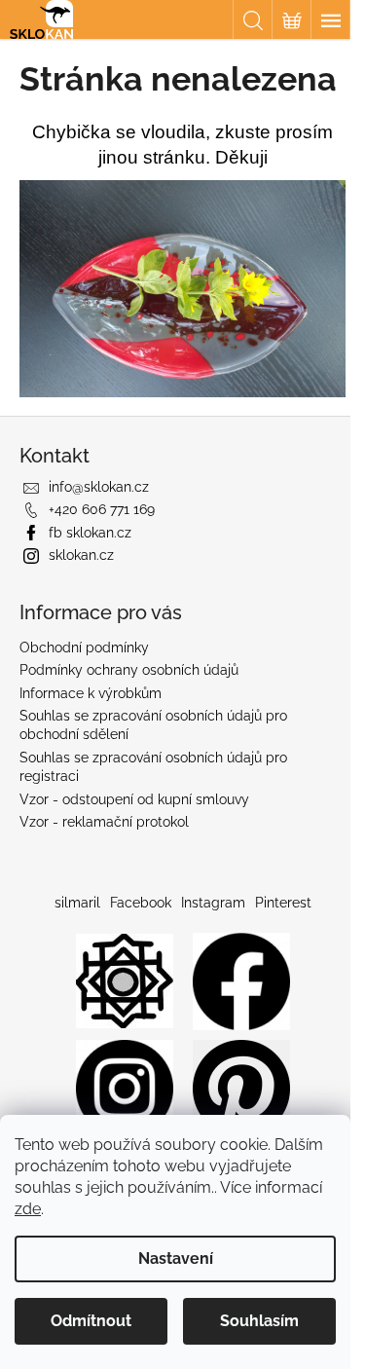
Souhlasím (259, 1321)
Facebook (140, 902)
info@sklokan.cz (99, 487)
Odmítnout (91, 1321)
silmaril (77, 902)
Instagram (213, 902)
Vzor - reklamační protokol (104, 822)
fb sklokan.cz (90, 532)
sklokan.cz (81, 555)
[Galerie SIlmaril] (124, 979)
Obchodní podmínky (84, 647)
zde (28, 1209)
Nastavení (175, 1258)
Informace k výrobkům (90, 693)
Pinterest (283, 902)
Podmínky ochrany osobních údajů (128, 670)
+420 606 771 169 (102, 509)
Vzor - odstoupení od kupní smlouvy (134, 799)
